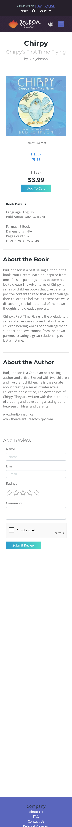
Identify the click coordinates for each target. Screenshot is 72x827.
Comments (14, 503)
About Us (36, 812)
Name (10, 449)
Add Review (17, 440)
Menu (62, 24)
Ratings (11, 483)
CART (43, 11)
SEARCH (26, 11)
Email (10, 466)
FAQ (36, 816)
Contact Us (36, 821)
